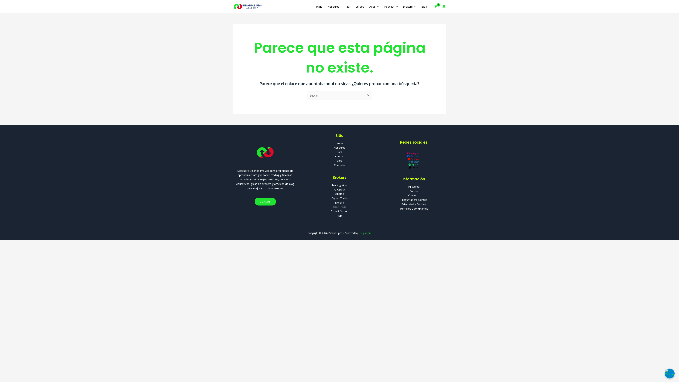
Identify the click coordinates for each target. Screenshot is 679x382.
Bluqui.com (365, 233)
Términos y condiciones (413, 208)
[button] (377, 6)
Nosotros (333, 6)
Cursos (360, 6)
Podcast (389, 6)
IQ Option (339, 189)
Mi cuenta (414, 186)
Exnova (339, 202)
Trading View (339, 185)
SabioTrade (340, 207)
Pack (347, 6)
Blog (424, 6)
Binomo (339, 193)
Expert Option (339, 211)
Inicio (319, 6)
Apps (372, 6)
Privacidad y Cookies (413, 204)
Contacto (339, 165)
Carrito (414, 191)
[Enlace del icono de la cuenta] (444, 6)
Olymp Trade (340, 198)
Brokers (408, 6)
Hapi (339, 215)
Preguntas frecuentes (414, 199)
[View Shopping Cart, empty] (436, 6)
